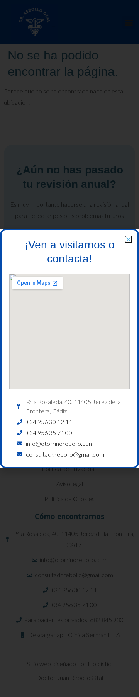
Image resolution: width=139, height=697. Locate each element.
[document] (69, 348)
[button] (128, 239)
